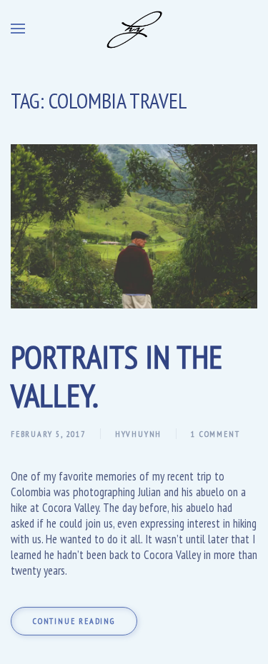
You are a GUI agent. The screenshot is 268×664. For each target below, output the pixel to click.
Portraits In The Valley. (116, 376)
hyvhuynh (138, 433)
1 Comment (215, 433)
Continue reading (74, 620)
